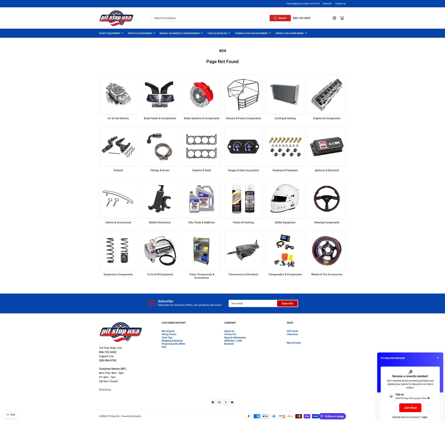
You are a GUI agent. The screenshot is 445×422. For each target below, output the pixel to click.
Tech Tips (167, 337)
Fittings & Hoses (160, 170)
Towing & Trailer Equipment (251, 33)
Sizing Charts (169, 334)
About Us (229, 331)
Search (282, 18)
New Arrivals (294, 342)
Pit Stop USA (113, 416)
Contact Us (340, 3)
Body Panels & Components (160, 118)
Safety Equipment (109, 33)
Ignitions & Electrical (327, 170)
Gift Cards (292, 331)
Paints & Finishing (243, 222)
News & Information (235, 337)
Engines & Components (326, 118)
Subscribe (287, 303)
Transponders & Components (285, 274)
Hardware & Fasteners (285, 170)
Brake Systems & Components (201, 118)
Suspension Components (118, 274)
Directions (105, 389)
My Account (168, 331)
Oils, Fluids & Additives (201, 222)
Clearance (292, 334)
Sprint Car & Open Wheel (290, 33)
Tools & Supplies (217, 33)
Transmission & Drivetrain (243, 274)
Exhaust (118, 170)
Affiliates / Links (233, 340)
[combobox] (221, 18)
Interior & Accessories (118, 222)
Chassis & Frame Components (243, 118)
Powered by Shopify (131, 416)
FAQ (164, 347)
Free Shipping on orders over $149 (302, 3)
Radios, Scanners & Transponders (180, 33)
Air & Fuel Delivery (118, 118)
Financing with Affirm (173, 343)
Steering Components (326, 222)
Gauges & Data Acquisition (243, 170)
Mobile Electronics (160, 222)
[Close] (438, 358)
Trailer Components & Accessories (201, 276)
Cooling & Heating (285, 118)
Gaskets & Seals (201, 170)
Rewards (327, 3)
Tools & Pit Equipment (160, 274)
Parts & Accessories (140, 33)
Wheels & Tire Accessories (326, 274)
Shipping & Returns (172, 340)
